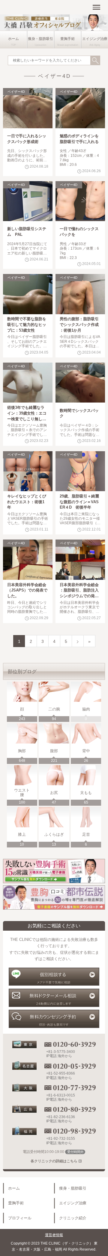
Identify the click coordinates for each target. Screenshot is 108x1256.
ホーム (13, 39)
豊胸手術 (67, 39)
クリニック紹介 (72, 1218)
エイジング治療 (94, 39)
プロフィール (20, 1218)
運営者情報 (54, 1235)
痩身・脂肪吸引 (40, 39)
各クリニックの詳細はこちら (54, 1161)
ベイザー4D (16, 91)
